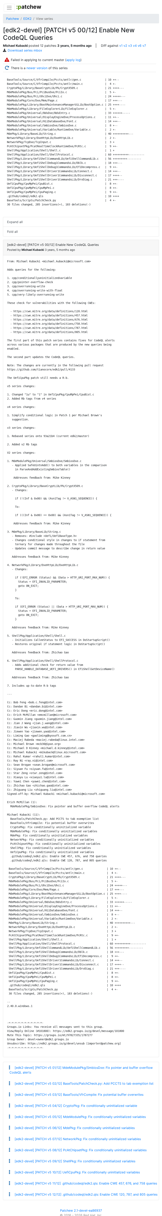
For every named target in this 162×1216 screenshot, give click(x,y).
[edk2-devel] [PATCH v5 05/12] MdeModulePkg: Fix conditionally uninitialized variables (80, 1117)
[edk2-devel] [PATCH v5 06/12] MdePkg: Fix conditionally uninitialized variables (74, 1128)
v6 (139, 46)
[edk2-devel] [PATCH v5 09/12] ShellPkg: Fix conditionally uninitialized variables (74, 1161)
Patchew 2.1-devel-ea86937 (81, 1210)
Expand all (15, 222)
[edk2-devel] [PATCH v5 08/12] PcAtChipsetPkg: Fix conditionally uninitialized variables (80, 1150)
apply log (73, 60)
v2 (125, 46)
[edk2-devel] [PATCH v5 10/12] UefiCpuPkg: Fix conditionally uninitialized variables (77, 1172)
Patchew (12, 19)
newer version (36, 68)
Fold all (12, 232)
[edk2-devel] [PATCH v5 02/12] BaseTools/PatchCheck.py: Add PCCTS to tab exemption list (84, 1083)
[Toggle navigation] (9, 8)
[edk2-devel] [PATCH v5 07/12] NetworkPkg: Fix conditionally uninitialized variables (77, 1139)
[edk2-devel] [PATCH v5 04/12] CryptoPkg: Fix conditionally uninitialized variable (75, 1106)
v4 (135, 46)
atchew (28, 6)
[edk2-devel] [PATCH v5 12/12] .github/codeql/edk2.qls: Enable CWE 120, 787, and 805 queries (85, 1194)
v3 (130, 46)
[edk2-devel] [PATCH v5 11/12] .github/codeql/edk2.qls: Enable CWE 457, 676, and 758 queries (85, 1183)
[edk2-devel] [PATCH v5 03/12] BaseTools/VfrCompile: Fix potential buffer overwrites (78, 1095)
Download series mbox (25, 50)
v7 (144, 46)
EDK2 (27, 19)
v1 (120, 46)
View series (44, 19)
